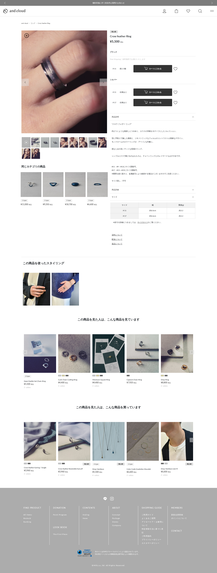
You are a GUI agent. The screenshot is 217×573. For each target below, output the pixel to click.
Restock (27, 518)
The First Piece (60, 534)
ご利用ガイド (148, 515)
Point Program (60, 515)
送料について (117, 235)
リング (33, 23)
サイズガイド (142, 222)
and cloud (24, 23)
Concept (116, 515)
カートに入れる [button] (155, 68)
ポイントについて (179, 518)
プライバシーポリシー (151, 539)
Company (116, 525)
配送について (117, 239)
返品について (117, 244)
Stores (115, 522)
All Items (27, 515)
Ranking (27, 522)
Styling (86, 515)
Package (116, 518)
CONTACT (176, 531)
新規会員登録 (177, 515)
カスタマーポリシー (150, 543)
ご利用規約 (147, 536)
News (85, 518)
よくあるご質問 (148, 518)
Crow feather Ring (44, 23)
